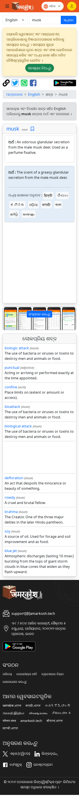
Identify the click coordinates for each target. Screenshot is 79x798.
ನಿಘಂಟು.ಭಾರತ (61, 713)
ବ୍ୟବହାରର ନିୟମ (52, 674)
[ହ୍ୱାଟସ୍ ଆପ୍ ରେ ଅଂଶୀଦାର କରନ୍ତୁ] (25, 82)
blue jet (11, 550)
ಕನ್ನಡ (17, 204)
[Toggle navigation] (7, 6)
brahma (11, 511)
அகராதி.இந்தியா (13, 713)
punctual (12, 367)
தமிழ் (14, 214)
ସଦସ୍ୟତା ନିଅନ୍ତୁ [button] (39, 68)
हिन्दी (48, 195)
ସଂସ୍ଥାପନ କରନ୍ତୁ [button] (39, 314)
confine (11, 387)
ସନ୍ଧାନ (69, 20)
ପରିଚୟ (7, 674)
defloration (14, 477)
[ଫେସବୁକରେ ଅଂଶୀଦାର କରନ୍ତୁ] (33, 82)
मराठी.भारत (33, 706)
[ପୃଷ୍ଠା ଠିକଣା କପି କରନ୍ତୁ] (7, 82)
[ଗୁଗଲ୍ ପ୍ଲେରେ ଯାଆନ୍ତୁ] (64, 82)
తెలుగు (62, 195)
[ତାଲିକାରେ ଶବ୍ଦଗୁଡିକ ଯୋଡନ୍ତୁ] (32, 129)
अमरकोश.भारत (12, 706)
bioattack (12, 406)
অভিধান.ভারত (9, 721)
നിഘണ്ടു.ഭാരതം (38, 713)
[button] (8, 318)
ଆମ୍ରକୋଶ (14, 94)
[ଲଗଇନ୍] (71, 6)
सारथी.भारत (10, 728)
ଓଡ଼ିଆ (33, 204)
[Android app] (19, 646)
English (34, 94)
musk (12, 128)
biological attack (18, 426)
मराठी (46, 204)
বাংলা (58, 204)
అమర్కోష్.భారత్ (57, 706)
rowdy (10, 497)
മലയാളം (28, 214)
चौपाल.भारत (55, 721)
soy (7, 531)
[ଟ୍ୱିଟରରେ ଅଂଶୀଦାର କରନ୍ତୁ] (16, 82)
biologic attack (17, 348)
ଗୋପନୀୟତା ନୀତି (26, 674)
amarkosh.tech (31, 721)
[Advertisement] (39, 263)
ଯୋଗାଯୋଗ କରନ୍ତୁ (15, 682)
